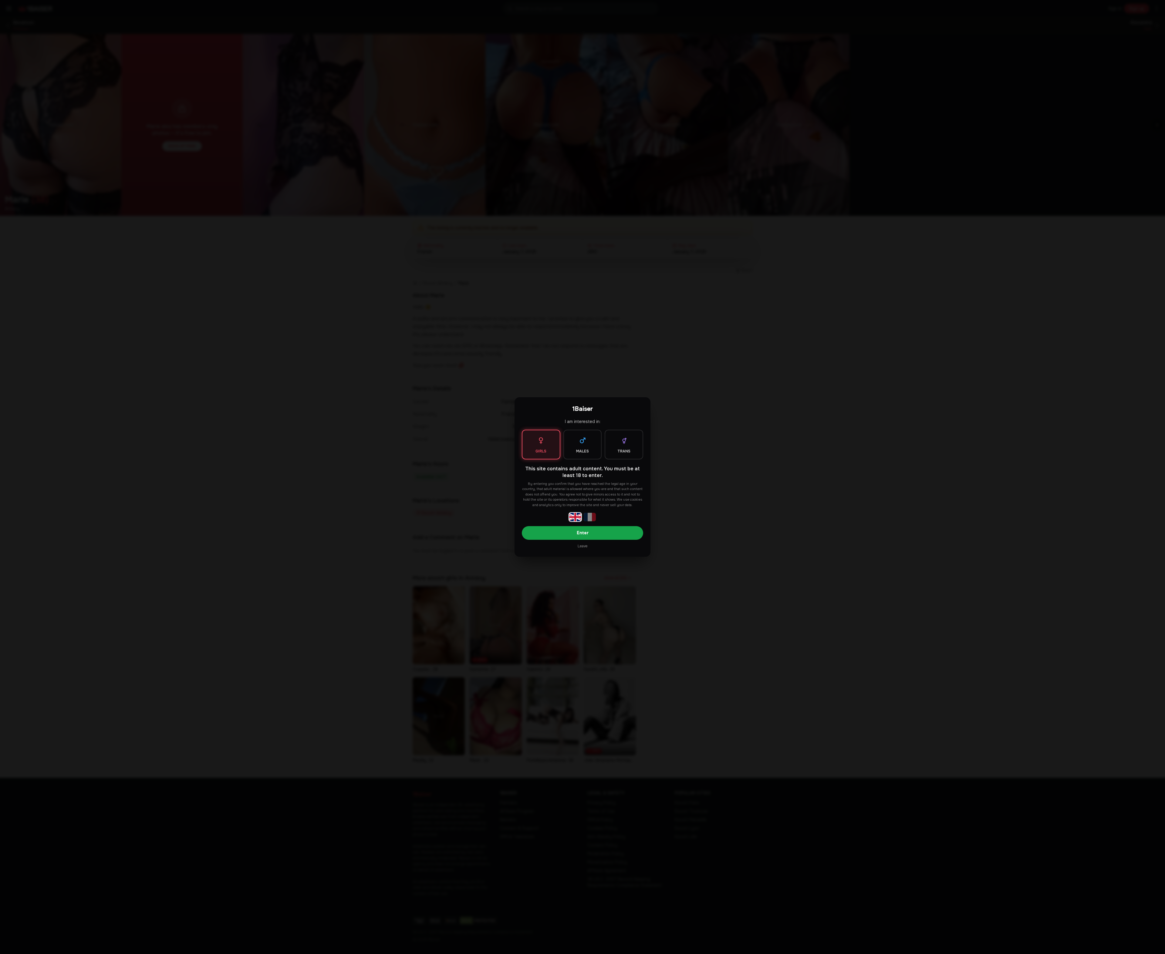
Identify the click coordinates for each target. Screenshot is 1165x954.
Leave (582, 546)
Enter (583, 533)
